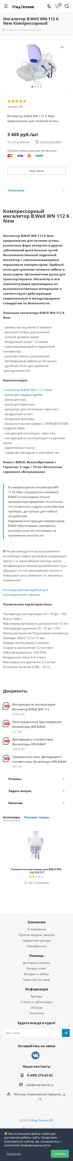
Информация (36, 989)
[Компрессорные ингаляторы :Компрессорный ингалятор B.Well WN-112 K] (36, 64)
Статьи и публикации (36, 1002)
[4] (21, 101)
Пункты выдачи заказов (37, 935)
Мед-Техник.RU (42, 1120)
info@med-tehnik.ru (40, 1085)
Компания (36, 922)
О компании (36, 929)
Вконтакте (35, 1055)
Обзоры (36, 1007)
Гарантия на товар (36, 980)
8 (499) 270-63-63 (40, 1075)
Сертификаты (37, 946)
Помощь (36, 955)
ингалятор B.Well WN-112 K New (28, 390)
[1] (9, 101)
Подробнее (13, 1154)
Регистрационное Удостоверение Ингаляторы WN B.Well (37, 724)
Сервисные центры (36, 940)
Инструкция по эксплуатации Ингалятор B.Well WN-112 (33, 706)
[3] (17, 101)
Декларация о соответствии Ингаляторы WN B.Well (32, 741)
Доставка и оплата (36, 963)
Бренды (36, 996)
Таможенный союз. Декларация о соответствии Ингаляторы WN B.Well (39, 759)
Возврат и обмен (36, 974)
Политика (36, 1013)
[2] (13, 101)
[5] (25, 101)
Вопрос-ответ (36, 968)
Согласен (60, 1154)
